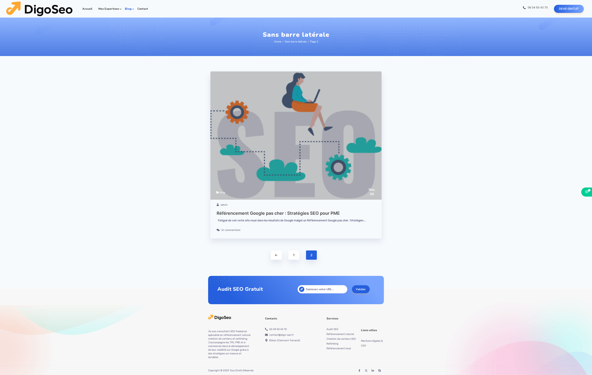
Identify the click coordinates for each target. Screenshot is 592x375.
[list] (360, 370)
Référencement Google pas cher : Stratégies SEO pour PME (278, 213)
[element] (39, 9)
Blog (128, 9)
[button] (569, 9)
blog (222, 192)
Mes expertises (108, 9)
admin (224, 204)
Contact (142, 9)
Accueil (87, 9)
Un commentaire (230, 230)
